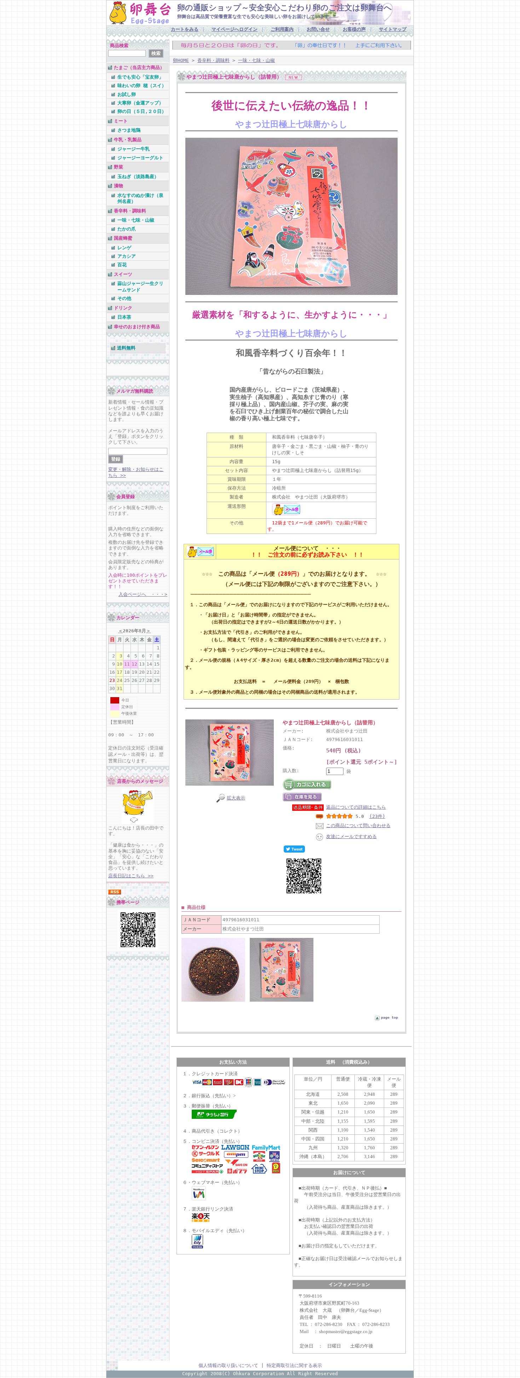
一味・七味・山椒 (135, 220)
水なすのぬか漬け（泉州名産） (140, 198)
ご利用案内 (282, 29)
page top (389, 1017)
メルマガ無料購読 (134, 391)
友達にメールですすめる (351, 836)
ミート (121, 121)
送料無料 (126, 348)
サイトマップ (392, 29)
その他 (124, 298)
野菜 (118, 167)
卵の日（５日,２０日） (141, 111)
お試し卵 (126, 94)
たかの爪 (126, 229)
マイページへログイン (235, 29)
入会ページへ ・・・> (143, 594)
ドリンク (123, 308)
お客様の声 (354, 29)
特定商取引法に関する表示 (294, 1365)
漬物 (118, 185)
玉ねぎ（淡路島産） (138, 176)
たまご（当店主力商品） (139, 67)
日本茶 (124, 317)
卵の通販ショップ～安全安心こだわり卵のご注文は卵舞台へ (284, 7)
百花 (122, 264)
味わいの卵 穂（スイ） (141, 85)
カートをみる (184, 29)
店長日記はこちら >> (131, 875)
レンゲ (124, 247)
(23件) (377, 816)
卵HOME (181, 60)
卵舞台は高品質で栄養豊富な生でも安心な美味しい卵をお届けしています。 (255, 16)
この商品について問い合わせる (358, 825)
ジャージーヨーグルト (140, 157)
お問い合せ (318, 29)
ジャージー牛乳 (133, 149)
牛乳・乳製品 (127, 139)
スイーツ (123, 274)
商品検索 (119, 45)
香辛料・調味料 (130, 210)
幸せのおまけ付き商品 (137, 326)
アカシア (126, 256)
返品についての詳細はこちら (356, 807)
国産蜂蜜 (123, 238)
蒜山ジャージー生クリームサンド (140, 286)
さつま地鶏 (128, 130)
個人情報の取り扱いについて (228, 1365)
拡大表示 (236, 798)
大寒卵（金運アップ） (140, 103)
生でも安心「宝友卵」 (140, 77)
